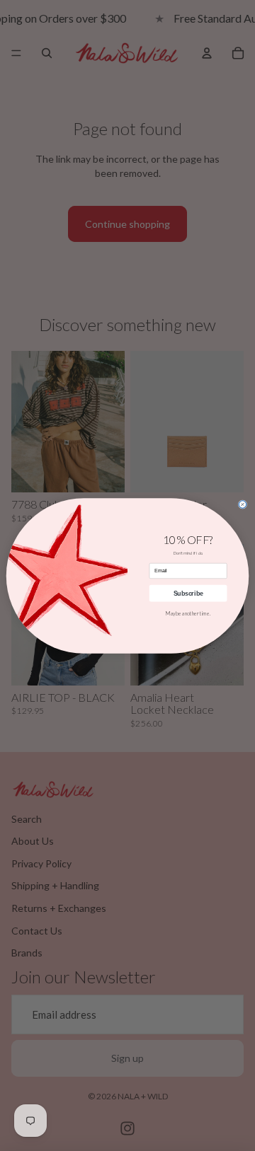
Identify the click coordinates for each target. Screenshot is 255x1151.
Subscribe (188, 592)
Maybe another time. (188, 613)
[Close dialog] (242, 504)
